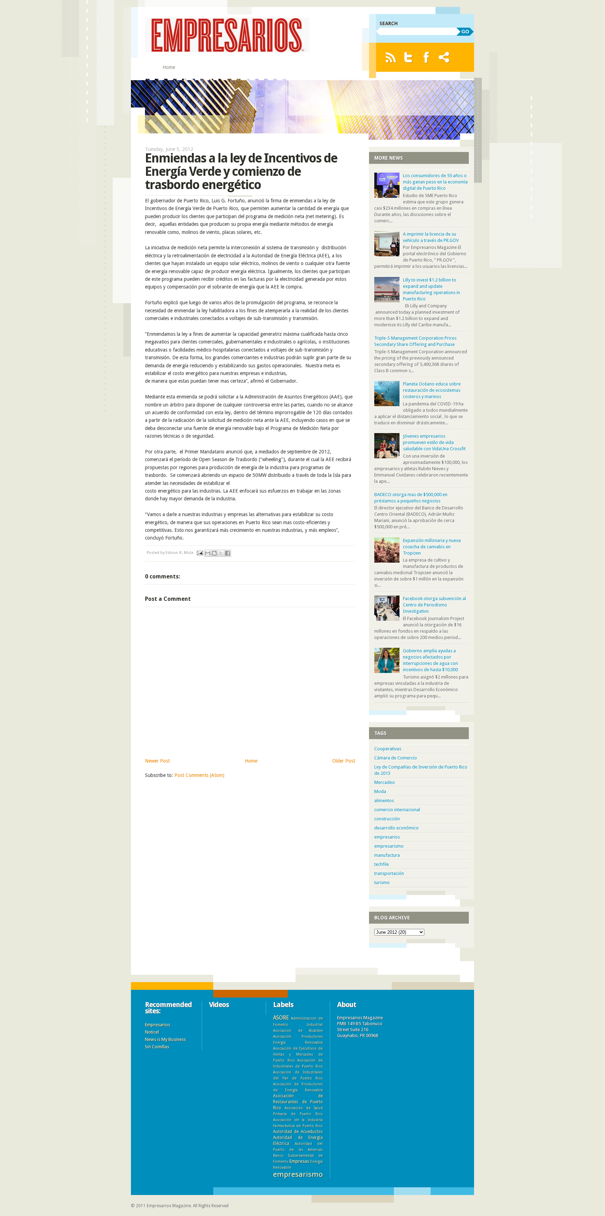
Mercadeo (384, 782)
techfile (381, 864)
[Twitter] (408, 57)
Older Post (343, 761)
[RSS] (390, 57)
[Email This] (207, 553)
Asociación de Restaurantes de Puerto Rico (298, 1101)
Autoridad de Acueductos (298, 1131)
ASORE (281, 1017)
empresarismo (389, 846)
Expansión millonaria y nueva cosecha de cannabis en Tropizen (432, 547)
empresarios (387, 837)
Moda (380, 791)
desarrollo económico (396, 828)
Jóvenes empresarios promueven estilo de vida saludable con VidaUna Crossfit (434, 442)
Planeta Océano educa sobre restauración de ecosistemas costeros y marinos (432, 390)
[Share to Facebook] (227, 553)
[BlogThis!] (214, 553)
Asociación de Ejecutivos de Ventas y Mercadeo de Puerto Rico (298, 1054)
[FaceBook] (426, 57)
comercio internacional (397, 809)
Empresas (299, 1161)
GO (465, 31)
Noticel (152, 1032)
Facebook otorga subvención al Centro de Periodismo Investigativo (434, 605)
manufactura (387, 855)
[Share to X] (220, 553)
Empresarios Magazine (169, 1205)
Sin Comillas (157, 1046)
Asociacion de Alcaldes (298, 1030)
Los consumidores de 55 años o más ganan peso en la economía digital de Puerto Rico (435, 182)
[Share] (444, 57)
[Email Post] (199, 552)
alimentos (384, 800)
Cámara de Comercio (395, 757)
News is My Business (165, 1039)
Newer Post (157, 761)
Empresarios (157, 1024)
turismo (382, 882)
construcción (387, 818)
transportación (389, 873)
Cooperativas (387, 748)
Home (168, 67)
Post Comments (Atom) (199, 775)
